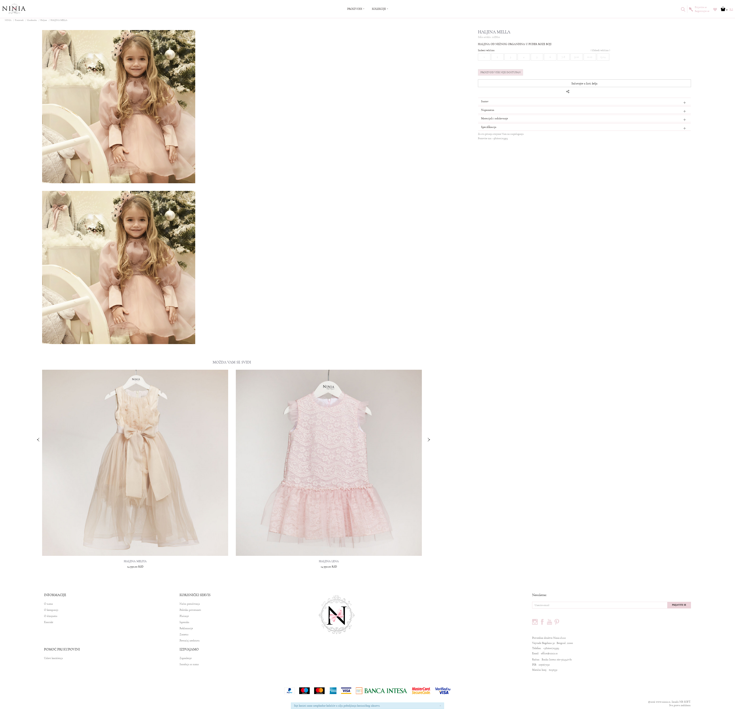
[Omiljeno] (715, 10)
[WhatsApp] (584, 92)
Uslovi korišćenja (53, 658)
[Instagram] (535, 622)
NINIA (8, 20)
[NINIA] (14, 8)
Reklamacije (186, 628)
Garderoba (32, 20)
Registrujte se (702, 11)
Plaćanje (184, 616)
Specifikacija (488, 127)
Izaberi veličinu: (486, 50)
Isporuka (184, 622)
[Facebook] (573, 92)
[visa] (346, 690)
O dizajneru (50, 616)
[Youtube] (549, 622)
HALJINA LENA (329, 561)
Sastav (484, 101)
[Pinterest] (600, 92)
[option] (135, 474)
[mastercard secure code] (421, 690)
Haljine (43, 20)
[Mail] (595, 92)
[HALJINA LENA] (328, 463)
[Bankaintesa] (382, 690)
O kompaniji (51, 610)
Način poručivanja (190, 604)
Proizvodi (19, 20)
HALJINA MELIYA (135, 561)
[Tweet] (578, 92)
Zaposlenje (186, 658)
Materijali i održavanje (494, 118)
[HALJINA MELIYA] (135, 463)
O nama (48, 604)
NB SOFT (684, 702)
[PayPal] (289, 690)
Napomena (487, 110)
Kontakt (48, 622)
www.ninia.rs (663, 702)
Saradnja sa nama (189, 664)
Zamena (184, 634)
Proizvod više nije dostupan (500, 72)
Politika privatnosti (190, 610)
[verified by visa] (443, 690)
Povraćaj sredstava (189, 640)
